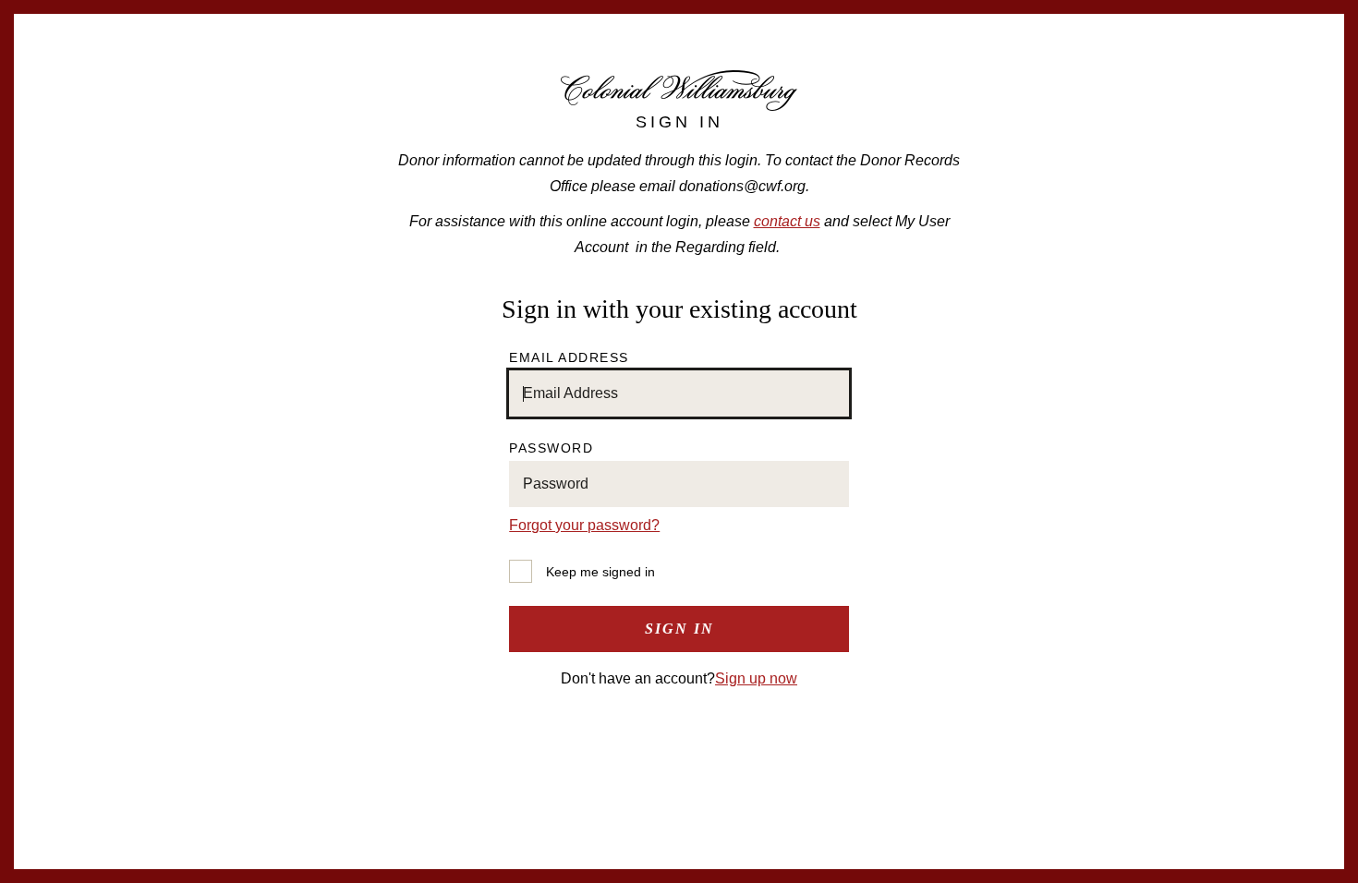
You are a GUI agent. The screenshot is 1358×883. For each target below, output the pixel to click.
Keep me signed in (600, 571)
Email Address (569, 357)
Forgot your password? (584, 525)
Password (551, 448)
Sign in (679, 628)
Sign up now (756, 678)
